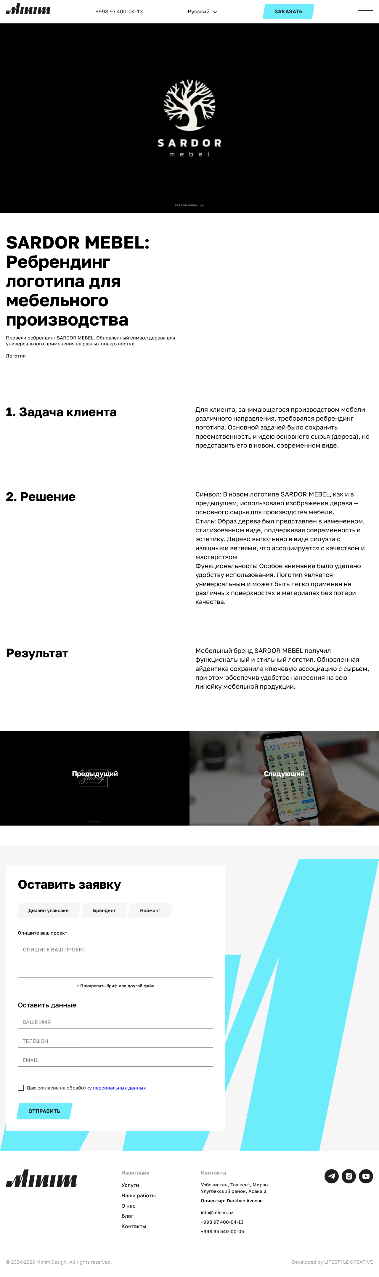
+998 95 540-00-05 (222, 1231)
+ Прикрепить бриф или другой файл (115, 985)
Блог (127, 1216)
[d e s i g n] (28, 9)
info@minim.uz (217, 1212)
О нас (128, 1206)
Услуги (130, 1185)
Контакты (133, 1226)
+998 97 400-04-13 (119, 11)
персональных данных (119, 1088)
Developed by (332, 1262)
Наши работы (138, 1195)
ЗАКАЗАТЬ (288, 11)
